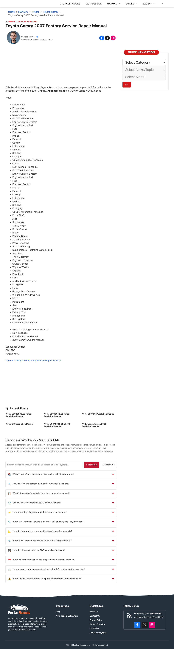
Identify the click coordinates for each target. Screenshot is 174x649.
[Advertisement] (61, 67)
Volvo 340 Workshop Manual (19, 424)
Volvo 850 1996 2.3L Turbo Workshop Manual (18, 415)
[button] (162, 3)
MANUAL (112, 3)
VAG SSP (147, 3)
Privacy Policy (96, 620)
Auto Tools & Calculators (67, 616)
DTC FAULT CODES (70, 3)
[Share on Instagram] (113, 38)
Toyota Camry (30, 21)
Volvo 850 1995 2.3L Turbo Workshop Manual (56, 415)
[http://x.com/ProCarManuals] (145, 625)
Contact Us (95, 616)
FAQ (58, 611)
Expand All (91, 464)
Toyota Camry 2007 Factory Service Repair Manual (33, 360)
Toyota (20, 21)
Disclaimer (94, 628)
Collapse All (109, 464)
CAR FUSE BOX (94, 3)
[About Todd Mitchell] (13, 38)
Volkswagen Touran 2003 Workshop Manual (94, 425)
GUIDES (130, 3)
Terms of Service (97, 624)
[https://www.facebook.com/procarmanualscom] (137, 625)
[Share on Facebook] (101, 38)
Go (126, 84)
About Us (94, 611)
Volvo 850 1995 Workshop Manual (98, 414)
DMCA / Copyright (98, 632)
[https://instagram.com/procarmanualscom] (152, 625)
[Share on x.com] (107, 38)
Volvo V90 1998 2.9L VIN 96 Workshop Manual (57, 425)
